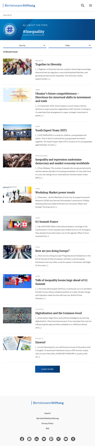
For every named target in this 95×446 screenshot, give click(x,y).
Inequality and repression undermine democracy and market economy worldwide (62, 161)
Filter (67, 45)
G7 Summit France (46, 221)
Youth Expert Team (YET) (51, 130)
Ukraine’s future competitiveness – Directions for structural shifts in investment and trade (63, 97)
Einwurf (40, 342)
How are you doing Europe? (52, 250)
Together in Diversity (48, 64)
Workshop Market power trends (55, 192)
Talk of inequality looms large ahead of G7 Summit (61, 282)
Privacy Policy (47, 423)
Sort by (22, 45)
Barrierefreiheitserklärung (47, 418)
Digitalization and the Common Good (58, 313)
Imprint (47, 413)
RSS (47, 428)
